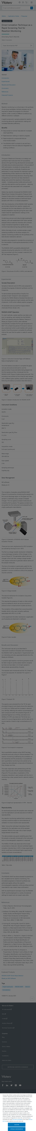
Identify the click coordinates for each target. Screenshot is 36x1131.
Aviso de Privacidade (17, 1119)
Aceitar (16, 1124)
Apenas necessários (16, 1129)
